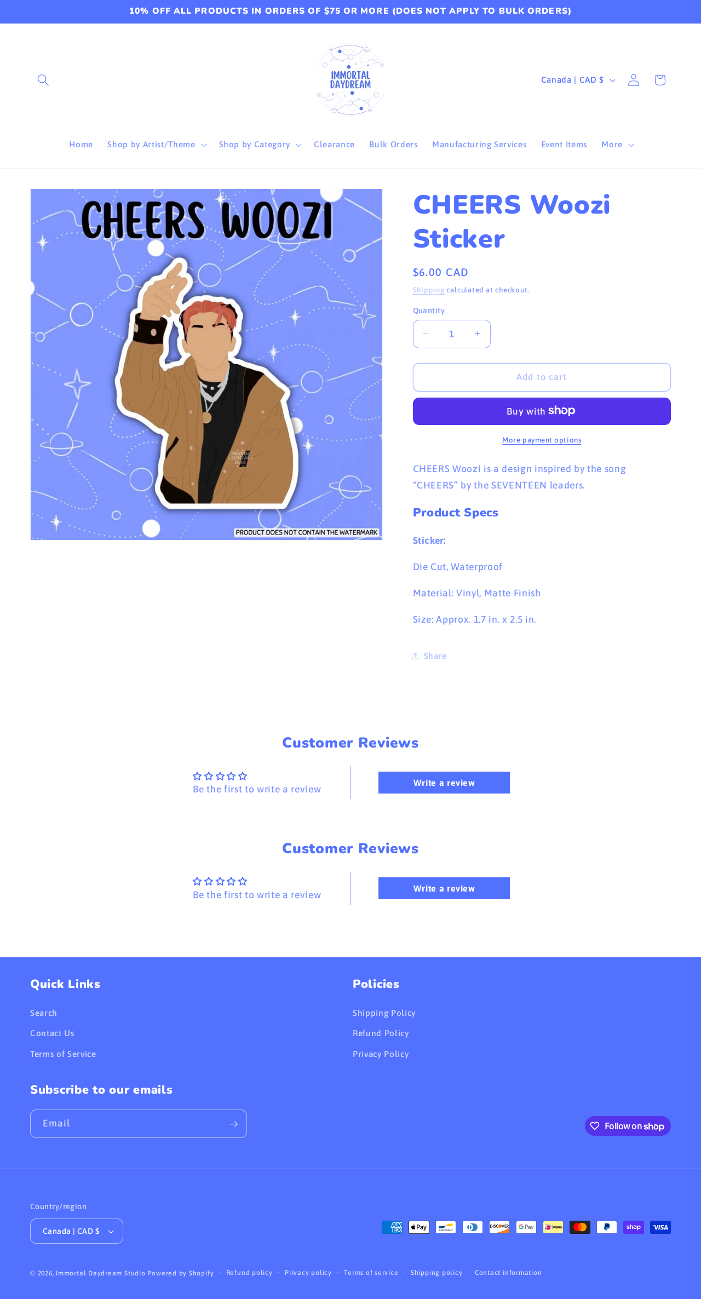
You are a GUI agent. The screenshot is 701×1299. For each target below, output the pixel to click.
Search (44, 1013)
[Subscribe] (233, 1124)
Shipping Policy (384, 1013)
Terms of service (371, 1273)
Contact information (508, 1273)
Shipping (429, 289)
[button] (43, 80)
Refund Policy (381, 1033)
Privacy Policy (381, 1054)
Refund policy (249, 1273)
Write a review (444, 783)
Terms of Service (63, 1054)
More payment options (541, 439)
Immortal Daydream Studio (100, 1273)
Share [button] (435, 655)
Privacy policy (308, 1273)
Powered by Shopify (180, 1273)
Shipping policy (437, 1273)
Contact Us (52, 1033)
